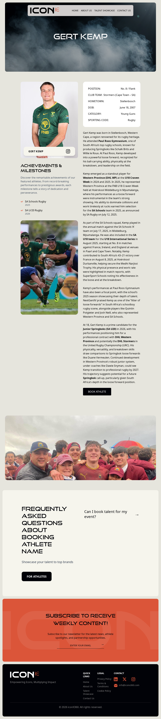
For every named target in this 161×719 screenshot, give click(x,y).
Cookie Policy (104, 690)
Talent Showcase (104, 10)
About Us (86, 10)
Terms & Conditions (103, 685)
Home (75, 10)
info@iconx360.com (129, 685)
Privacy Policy (104, 678)
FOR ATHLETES (37, 576)
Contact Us (124, 10)
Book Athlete (97, 391)
